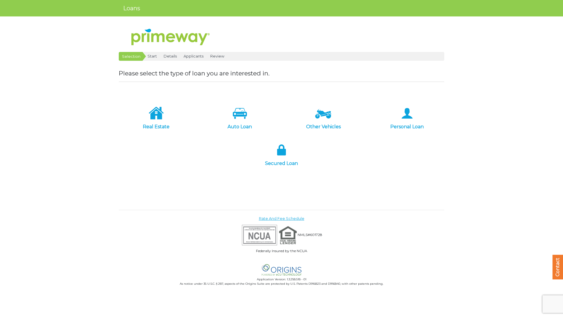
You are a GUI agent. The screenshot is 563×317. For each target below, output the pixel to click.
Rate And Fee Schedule (281, 218)
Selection (131, 56)
